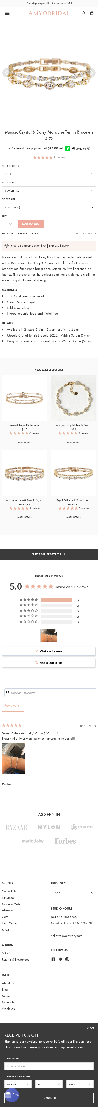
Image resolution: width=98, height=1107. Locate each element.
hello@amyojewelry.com (66, 936)
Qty (4, 216)
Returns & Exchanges (15, 960)
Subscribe (49, 1098)
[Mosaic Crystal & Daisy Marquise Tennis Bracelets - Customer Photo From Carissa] (49, 635)
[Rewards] (12, 1095)
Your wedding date (17, 1076)
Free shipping (34, 3)
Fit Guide (7, 233)
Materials (8, 1002)
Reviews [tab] (10, 705)
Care (5, 917)
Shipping (21, 233)
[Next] (91, 72)
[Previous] (6, 72)
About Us (8, 983)
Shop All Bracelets (47, 554)
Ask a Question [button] (51, 662)
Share (34, 233)
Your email (11, 1058)
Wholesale (9, 1009)
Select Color (10, 166)
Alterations (9, 910)
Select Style (9, 182)
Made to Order (11, 904)
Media (6, 996)
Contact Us (9, 891)
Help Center (10, 923)
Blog (5, 989)
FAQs (5, 930)
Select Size (8, 199)
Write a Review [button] (51, 651)
